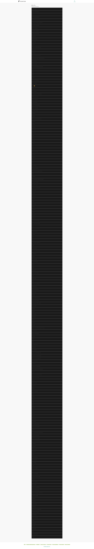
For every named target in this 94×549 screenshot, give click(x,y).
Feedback (37, 544)
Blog (24, 544)
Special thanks (61, 544)
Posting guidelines (55, 544)
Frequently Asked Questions (30, 544)
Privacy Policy (49, 544)
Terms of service (43, 544)
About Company (67, 544)
